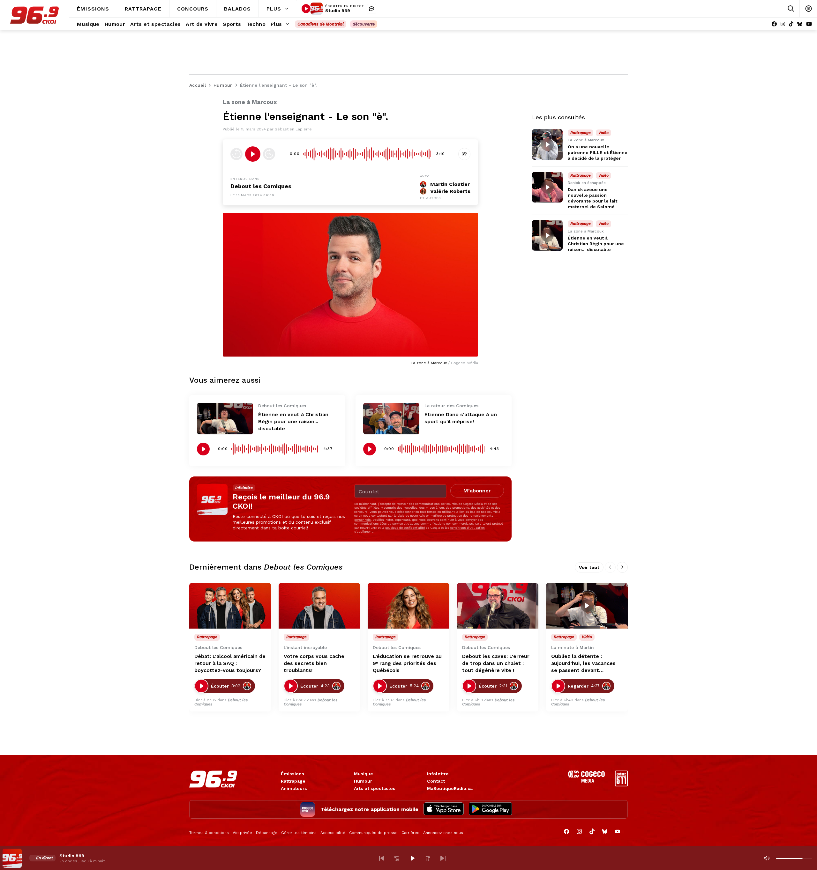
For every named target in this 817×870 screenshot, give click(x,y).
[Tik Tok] (791, 24)
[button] (381, 858)
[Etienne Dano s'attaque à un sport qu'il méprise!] (391, 418)
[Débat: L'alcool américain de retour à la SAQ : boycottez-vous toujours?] (230, 606)
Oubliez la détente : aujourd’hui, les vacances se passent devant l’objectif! (583, 663)
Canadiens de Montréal (320, 24)
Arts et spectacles (374, 788)
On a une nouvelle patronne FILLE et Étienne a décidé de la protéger (597, 152)
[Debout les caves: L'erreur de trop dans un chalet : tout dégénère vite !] (498, 606)
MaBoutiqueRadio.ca (450, 788)
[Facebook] (774, 24)
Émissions (292, 773)
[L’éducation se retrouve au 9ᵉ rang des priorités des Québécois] (408, 606)
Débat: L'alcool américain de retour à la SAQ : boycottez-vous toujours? (230, 663)
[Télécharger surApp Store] (443, 809)
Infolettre (438, 773)
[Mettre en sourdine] (766, 858)
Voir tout (589, 567)
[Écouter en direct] (306, 9)
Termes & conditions (209, 832)
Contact (436, 781)
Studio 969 (337, 10)
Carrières (410, 832)
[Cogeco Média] (586, 781)
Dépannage (266, 832)
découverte (364, 24)
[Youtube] (809, 24)
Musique (363, 773)
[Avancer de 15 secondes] (269, 154)
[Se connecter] (808, 9)
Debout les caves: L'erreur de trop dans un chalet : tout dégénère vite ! (495, 663)
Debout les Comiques (260, 186)
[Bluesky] (799, 24)
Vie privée (242, 832)
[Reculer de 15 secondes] (236, 154)
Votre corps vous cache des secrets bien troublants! (314, 663)
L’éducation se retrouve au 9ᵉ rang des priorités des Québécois (407, 663)
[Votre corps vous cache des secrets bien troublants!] (319, 606)
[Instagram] (783, 24)
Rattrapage (293, 781)
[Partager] (464, 154)
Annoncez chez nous (443, 832)
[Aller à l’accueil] (34, 15)
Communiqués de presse (373, 832)
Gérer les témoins (299, 832)
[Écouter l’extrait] (252, 154)
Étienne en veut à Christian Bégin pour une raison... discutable (293, 421)
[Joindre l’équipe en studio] (371, 8)
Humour (363, 781)
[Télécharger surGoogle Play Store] (490, 809)
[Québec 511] (621, 785)
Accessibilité (332, 832)
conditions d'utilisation (467, 527)
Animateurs (294, 788)
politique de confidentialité (405, 527)
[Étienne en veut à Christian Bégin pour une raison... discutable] (225, 418)
